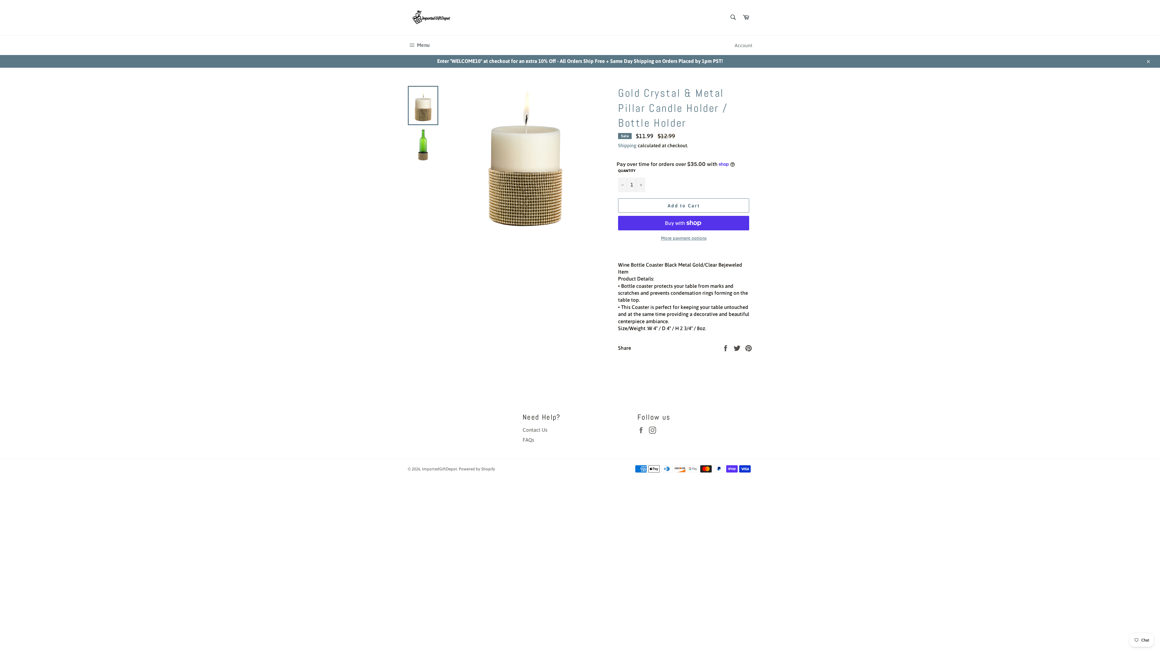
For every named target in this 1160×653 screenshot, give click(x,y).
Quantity (627, 171)
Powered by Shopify (477, 468)
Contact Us (535, 430)
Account (743, 45)
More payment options (684, 238)
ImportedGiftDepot (439, 468)
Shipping (627, 145)
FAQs (528, 440)
